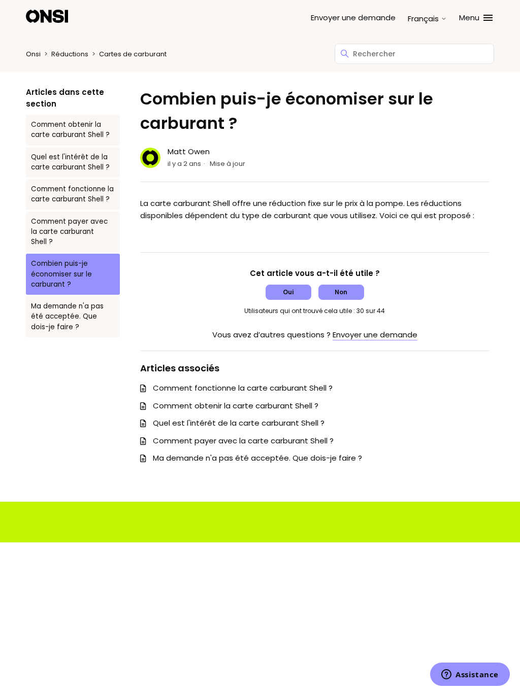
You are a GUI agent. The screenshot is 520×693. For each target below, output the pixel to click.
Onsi (33, 54)
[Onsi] (47, 18)
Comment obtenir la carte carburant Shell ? (70, 130)
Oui (288, 292)
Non (341, 292)
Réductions (69, 54)
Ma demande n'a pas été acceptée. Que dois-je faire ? (67, 316)
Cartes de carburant (133, 54)
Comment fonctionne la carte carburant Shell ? (72, 194)
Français (424, 18)
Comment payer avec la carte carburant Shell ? (69, 232)
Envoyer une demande (353, 17)
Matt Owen (189, 151)
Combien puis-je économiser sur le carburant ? (61, 274)
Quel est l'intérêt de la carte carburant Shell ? (70, 162)
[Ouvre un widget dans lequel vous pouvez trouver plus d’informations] (470, 675)
